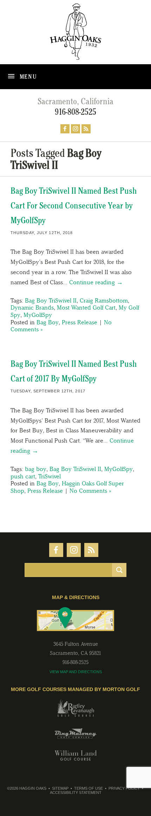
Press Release (79, 322)
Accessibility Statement (75, 792)
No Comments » (90, 490)
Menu (27, 76)
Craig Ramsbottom (104, 300)
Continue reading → (96, 282)
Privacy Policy (124, 788)
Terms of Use (88, 788)
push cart (23, 476)
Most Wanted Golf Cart (86, 307)
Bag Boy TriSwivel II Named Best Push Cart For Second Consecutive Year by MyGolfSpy (74, 205)
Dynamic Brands (32, 307)
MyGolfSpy (38, 314)
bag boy (35, 468)
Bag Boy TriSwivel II (51, 300)
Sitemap (60, 788)
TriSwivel (49, 476)
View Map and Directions (76, 672)
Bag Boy (48, 322)
